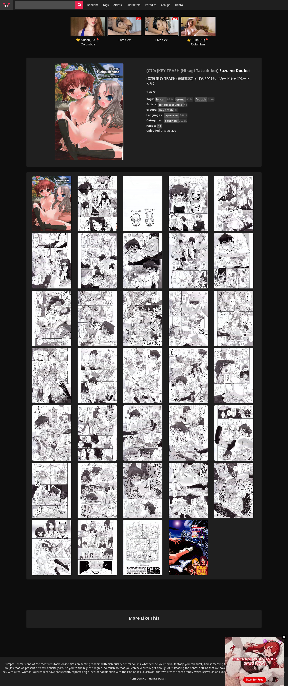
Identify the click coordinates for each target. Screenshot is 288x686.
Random (92, 5)
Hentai (179, 5)
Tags (106, 5)
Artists (117, 5)
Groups (165, 5)
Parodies (150, 5)
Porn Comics (138, 678)
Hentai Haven (157, 678)
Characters (133, 5)
